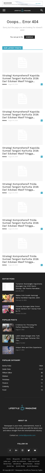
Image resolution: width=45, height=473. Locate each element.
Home (9, 459)
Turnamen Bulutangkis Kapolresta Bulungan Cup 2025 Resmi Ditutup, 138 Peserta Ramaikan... (29, 286)
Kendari (37, 464)
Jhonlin (34, 459)
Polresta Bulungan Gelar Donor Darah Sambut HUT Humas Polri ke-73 (28, 308)
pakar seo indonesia (19, 461)
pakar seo (7, 461)
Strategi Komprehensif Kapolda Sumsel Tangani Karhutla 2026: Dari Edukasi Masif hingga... (20, 78)
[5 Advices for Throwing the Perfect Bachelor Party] (8, 328)
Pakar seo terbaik (33, 461)
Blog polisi (16, 459)
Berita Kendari (27, 464)
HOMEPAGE (29, 37)
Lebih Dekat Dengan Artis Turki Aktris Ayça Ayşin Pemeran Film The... (28, 338)
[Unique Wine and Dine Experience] (8, 350)
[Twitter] (28, 450)
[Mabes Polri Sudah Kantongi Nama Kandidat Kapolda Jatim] (8, 298)
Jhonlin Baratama (32, 466)
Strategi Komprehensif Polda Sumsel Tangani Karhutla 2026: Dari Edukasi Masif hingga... (20, 187)
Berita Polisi (7, 464)
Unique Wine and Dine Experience (29, 347)
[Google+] (16, 450)
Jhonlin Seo (10, 466)
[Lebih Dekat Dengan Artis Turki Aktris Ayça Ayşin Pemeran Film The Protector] (8, 339)
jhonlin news (26, 459)
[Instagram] (22, 450)
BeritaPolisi (17, 464)
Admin (4, 84)
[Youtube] (35, 450)
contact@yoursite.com (27, 435)
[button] (42, 10)
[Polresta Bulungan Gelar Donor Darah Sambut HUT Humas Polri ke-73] (8, 309)
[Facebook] (10, 450)
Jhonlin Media (20, 466)
